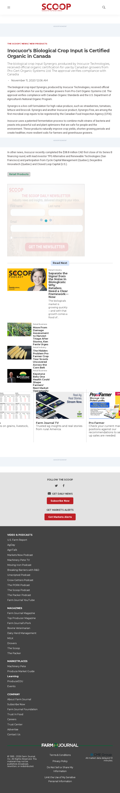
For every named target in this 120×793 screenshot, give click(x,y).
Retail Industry (55, 270)
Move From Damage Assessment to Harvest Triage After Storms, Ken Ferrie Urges (41, 336)
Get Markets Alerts (60, 517)
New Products (38, 43)
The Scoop (13, 43)
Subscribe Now (60, 500)
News (25, 43)
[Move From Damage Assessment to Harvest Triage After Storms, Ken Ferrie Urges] (19, 329)
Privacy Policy (60, 761)
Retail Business (40, 324)
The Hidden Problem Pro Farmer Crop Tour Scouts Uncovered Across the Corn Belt (41, 359)
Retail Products (19, 174)
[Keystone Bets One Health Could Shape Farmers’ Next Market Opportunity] (19, 376)
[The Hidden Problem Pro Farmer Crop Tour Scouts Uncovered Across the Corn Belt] (19, 352)
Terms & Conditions (60, 755)
